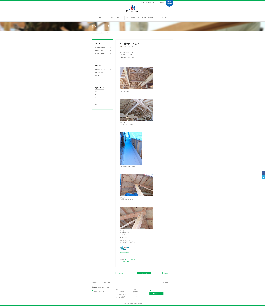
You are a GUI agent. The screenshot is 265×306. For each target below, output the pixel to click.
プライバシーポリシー (105, 282)
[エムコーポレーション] (132, 9)
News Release (135, 291)
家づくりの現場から (116, 17)
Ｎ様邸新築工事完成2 (100, 69)
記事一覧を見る (144, 273)
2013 (96, 104)
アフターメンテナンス (100, 53)
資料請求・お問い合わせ (169, 2)
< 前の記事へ (121, 273)
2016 (96, 98)
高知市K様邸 (126, 261)
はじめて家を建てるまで (132, 17)
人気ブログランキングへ (124, 252)
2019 (96, 94)
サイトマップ (95, 282)
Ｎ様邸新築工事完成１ (100, 72)
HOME (100, 17)
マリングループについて (149, 2)
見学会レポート (99, 50)
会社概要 (161, 2)
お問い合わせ (156, 293)
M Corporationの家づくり (149, 17)
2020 (96, 91)
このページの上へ (164, 282)
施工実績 (164, 17)
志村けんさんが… (99, 75)
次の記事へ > (167, 273)
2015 (96, 101)
